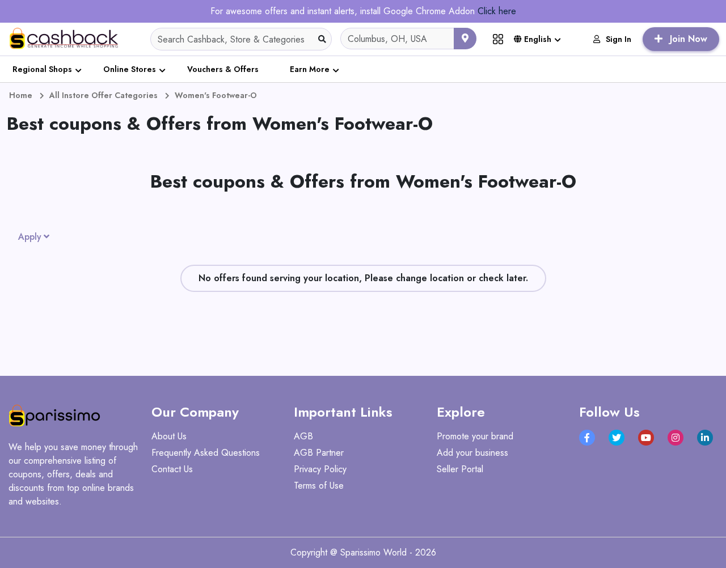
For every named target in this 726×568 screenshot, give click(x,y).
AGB (303, 436)
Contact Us (172, 469)
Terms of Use (319, 485)
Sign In (618, 39)
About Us (169, 436)
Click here (497, 11)
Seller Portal (460, 469)
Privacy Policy (320, 469)
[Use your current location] (465, 38)
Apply (29, 236)
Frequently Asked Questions (205, 452)
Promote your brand (475, 436)
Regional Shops (42, 69)
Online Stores (129, 69)
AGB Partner (319, 452)
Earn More (310, 69)
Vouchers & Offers (223, 69)
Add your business (472, 452)
